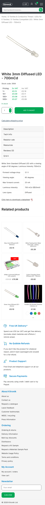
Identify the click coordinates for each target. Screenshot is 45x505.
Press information (8, 419)
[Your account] (31, 4)
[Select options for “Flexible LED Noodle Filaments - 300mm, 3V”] (33, 299)
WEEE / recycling (8, 416)
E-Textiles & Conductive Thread (20, 17)
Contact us (6, 400)
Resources (8, 145)
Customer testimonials (10, 412)
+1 (33, 317)
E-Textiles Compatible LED (21, 19)
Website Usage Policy (10, 453)
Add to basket (29, 110)
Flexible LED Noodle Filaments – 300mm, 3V (33, 305)
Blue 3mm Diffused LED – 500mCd (11, 243)
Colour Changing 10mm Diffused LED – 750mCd (33, 275)
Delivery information (10, 434)
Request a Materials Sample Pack (15, 449)
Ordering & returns (9, 430)
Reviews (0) (9, 150)
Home (4, 17)
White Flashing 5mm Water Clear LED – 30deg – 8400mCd (33, 244)
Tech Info (8, 134)
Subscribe (8, 495)
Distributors (6, 442)
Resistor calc (9, 140)
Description (9, 129)
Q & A (6, 156)
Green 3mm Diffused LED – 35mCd (12, 305)
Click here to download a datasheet (16, 200)
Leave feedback (8, 408)
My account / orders (10, 472)
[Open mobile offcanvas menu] (41, 4)
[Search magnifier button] (40, 10)
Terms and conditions (10, 457)
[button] (10, 111)
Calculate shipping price (12, 121)
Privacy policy (7, 461)
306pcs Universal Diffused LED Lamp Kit (12, 275)
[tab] (22, 129)
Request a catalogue (10, 404)
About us (5, 396)
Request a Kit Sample (10, 445)
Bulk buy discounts (9, 438)
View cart (5, 475)
